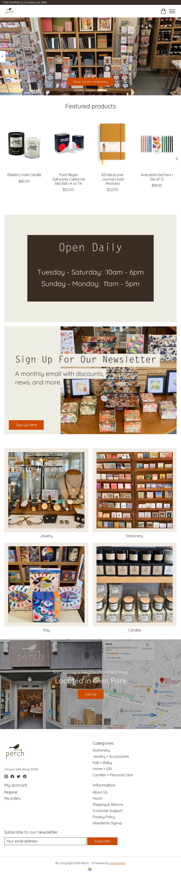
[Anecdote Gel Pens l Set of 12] (157, 143)
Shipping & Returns (108, 804)
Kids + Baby (102, 762)
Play (46, 630)
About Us (100, 792)
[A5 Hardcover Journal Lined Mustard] (112, 143)
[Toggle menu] (172, 11)
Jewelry (46, 536)
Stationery (134, 536)
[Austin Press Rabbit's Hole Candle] (24, 143)
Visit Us (90, 694)
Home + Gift (102, 769)
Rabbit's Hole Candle (24, 175)
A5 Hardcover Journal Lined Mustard (112, 179)
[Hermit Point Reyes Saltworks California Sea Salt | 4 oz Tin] (68, 143)
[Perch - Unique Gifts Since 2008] (9, 11)
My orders (12, 798)
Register (11, 792)
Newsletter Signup (107, 823)
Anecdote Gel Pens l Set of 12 (157, 177)
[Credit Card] (89, 869)
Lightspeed (117, 863)
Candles (134, 630)
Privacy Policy (104, 817)
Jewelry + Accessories (111, 756)
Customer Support (108, 810)
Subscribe (102, 841)
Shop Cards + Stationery (90, 82)
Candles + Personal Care (113, 775)
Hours (97, 798)
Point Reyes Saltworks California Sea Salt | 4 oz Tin (68, 179)
